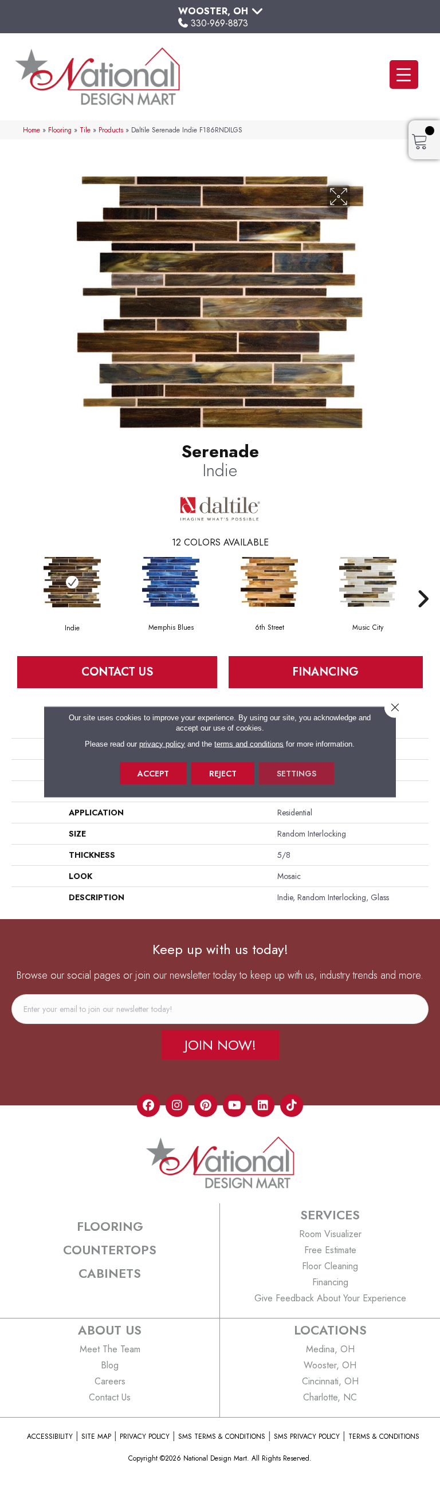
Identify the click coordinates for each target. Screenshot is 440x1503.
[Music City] (368, 582)
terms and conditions (249, 743)
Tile (85, 130)
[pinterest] (205, 1105)
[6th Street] (269, 582)
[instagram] (177, 1105)
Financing (325, 672)
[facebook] (148, 1105)
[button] (220, 1044)
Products (111, 130)
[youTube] (234, 1105)
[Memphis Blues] (170, 582)
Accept (153, 773)
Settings (296, 773)
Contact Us (117, 672)
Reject (223, 773)
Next (422, 581)
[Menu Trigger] (404, 74)
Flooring (60, 130)
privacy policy (162, 743)
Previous (17, 581)
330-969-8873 (219, 23)
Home (31, 130)
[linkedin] (263, 1105)
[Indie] (72, 582)
